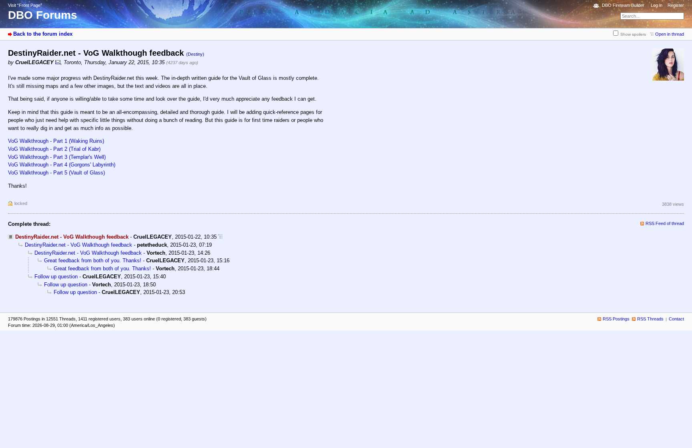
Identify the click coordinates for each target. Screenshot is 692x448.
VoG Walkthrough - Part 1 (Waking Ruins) (56, 141)
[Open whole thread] (220, 237)
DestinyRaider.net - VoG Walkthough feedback (78, 245)
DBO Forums (42, 15)
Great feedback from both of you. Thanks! (92, 260)
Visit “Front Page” (25, 5)
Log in (656, 5)
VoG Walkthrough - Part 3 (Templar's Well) (57, 157)
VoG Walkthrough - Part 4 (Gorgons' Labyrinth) (61, 165)
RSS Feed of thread (665, 223)
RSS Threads (650, 318)
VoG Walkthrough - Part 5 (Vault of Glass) (56, 173)
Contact (676, 318)
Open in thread (669, 34)
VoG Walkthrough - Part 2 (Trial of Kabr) (54, 149)
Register (676, 5)
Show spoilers (633, 34)
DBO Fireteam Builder (623, 5)
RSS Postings (616, 318)
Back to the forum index (42, 34)
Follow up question (56, 277)
